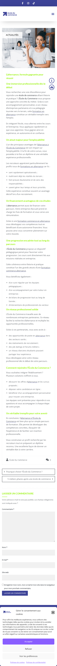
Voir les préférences (28, 656)
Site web (5, 572)
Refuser (28, 648)
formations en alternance (31, 166)
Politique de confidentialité (36, 662)
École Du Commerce (18, 460)
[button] (53, 612)
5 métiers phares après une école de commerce (29, 479)
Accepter (28, 641)
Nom (4, 547)
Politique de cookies (17, 662)
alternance (40, 335)
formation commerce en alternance (33, 221)
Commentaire (8, 509)
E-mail (5, 560)
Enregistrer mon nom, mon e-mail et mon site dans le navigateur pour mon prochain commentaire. (29, 586)
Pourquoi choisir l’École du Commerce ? (24, 471)
